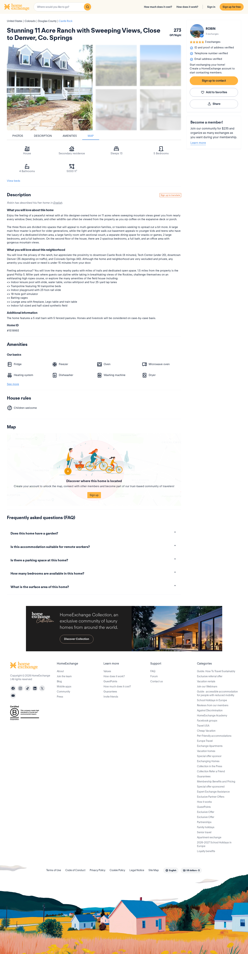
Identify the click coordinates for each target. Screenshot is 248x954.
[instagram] (20, 688)
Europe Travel (205, 740)
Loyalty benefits (206, 851)
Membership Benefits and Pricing (216, 781)
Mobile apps (64, 686)
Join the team (64, 676)
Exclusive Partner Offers (210, 796)
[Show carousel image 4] (160, 109)
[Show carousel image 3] (116, 109)
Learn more (198, 143)
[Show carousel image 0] (50, 87)
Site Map (154, 870)
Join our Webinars (207, 686)
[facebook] (13, 688)
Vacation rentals (206, 681)
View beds (13, 180)
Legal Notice (136, 870)
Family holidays (205, 827)
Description (43, 135)
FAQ (152, 671)
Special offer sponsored (211, 786)
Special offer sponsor (209, 756)
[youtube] (13, 695)
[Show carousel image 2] (160, 65)
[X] (42, 688)
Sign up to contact (214, 80)
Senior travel (204, 832)
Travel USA (203, 725)
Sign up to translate (170, 195)
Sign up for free (232, 6)
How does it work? (187, 6)
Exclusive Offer (205, 812)
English (57, 202)
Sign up (94, 495)
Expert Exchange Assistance (213, 791)
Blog (59, 681)
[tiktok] (28, 688)
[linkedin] (35, 688)
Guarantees (110, 691)
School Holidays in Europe (212, 700)
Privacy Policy (97, 870)
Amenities (70, 135)
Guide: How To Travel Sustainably (216, 671)
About (60, 671)
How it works (204, 801)
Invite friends (110, 696)
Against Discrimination (210, 710)
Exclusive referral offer (209, 676)
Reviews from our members (212, 705)
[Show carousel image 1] (116, 65)
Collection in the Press (209, 766)
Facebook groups (207, 720)
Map (91, 135)
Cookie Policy (117, 870)
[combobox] (63, 7)
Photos (17, 135)
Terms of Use (53, 870)
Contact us (156, 681)
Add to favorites (216, 92)
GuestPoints (110, 681)
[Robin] (197, 31)
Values (107, 671)
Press (60, 696)
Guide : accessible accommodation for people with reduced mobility (217, 693)
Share (216, 104)
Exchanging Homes (208, 761)
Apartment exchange (209, 837)
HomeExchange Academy (212, 715)
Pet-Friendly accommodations (214, 735)
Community (63, 691)
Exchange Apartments (210, 746)
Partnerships (204, 822)
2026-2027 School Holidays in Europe (214, 844)
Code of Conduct (75, 870)
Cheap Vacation (206, 730)
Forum (154, 676)
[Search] (87, 7)
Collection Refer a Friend (211, 771)
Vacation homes (206, 751)
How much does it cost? (158, 6)
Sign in (211, 6)
